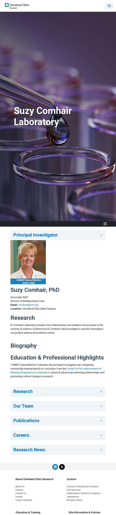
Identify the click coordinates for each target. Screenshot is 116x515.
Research (23, 391)
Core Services (74, 490)
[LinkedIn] (55, 467)
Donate (18, 496)
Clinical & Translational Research (83, 486)
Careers (21, 435)
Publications (26, 420)
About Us (19, 486)
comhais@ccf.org (28, 304)
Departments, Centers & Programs (84, 493)
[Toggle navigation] (109, 6)
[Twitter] (62, 467)
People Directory (23, 500)
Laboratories (73, 496)
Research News (29, 449)
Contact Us (20, 493)
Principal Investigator (35, 235)
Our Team (23, 406)
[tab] (58, 235)
